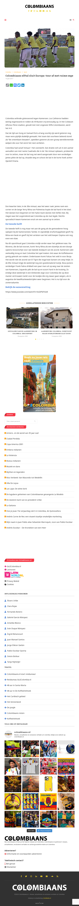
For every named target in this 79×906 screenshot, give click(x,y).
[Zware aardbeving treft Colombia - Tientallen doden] (66, 748)
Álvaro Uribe (12, 600)
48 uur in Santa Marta (16, 685)
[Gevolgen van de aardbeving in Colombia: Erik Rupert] (22, 317)
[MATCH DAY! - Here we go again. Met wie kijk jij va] (13, 819)
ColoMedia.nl (47, 898)
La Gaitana (11, 505)
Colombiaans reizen (15, 713)
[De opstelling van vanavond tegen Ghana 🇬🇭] (30, 801)
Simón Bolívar (13, 656)
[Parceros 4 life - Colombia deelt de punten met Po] (66, 819)
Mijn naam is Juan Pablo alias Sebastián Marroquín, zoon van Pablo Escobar (39, 522)
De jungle (11, 707)
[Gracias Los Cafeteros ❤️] (13, 784)
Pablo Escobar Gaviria (16, 651)
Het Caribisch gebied (16, 696)
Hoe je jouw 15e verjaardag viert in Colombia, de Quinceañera (33, 511)
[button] (75, 2)
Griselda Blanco (14, 623)
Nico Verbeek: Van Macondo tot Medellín (24, 477)
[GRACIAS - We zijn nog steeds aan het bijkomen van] (48, 819)
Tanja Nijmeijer (13, 662)
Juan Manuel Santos (15, 639)
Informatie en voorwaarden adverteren (24, 854)
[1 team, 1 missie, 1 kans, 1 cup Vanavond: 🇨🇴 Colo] (30, 784)
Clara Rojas (12, 606)
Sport (25, 72)
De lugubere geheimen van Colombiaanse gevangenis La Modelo (34, 494)
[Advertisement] (21, 102)
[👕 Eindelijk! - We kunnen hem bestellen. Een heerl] (30, 766)
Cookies (10, 584)
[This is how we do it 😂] (66, 784)
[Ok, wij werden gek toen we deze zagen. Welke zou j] (48, 784)
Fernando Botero (14, 612)
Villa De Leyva (12, 483)
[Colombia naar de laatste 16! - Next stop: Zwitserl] (13, 801)
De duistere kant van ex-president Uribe (24, 500)
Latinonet (10, 569)
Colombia (8, 72)
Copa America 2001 (14, 444)
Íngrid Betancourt (15, 634)
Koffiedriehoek (13, 718)
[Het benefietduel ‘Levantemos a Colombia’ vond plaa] (13, 748)
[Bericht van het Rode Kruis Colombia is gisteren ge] (48, 748)
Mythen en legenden (15, 472)
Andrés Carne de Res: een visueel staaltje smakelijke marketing (34, 516)
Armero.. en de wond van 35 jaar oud (22, 433)
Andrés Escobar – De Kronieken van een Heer (26, 528)
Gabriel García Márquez (17, 617)
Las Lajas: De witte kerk (16, 488)
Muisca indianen (13, 461)
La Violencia (11, 455)
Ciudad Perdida (13, 438)
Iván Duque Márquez (16, 628)
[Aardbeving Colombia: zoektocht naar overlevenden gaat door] (56, 317)
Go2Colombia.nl (14, 566)
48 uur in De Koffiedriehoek (19, 691)
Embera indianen (13, 450)
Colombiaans (17, 72)
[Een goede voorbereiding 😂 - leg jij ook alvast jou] (66, 801)
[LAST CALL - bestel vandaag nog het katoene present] (13, 766)
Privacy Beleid (13, 581)
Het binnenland (14, 702)
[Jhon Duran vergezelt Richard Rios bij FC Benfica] (48, 766)
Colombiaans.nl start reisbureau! (21, 674)
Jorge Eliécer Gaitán (15, 645)
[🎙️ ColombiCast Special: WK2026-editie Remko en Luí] (48, 801)
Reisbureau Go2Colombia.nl (19, 679)
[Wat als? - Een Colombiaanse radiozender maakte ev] (30, 819)
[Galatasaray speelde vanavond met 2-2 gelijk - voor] (30, 748)
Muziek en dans (13, 466)
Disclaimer (11, 867)
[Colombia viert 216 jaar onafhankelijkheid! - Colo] (66, 766)
